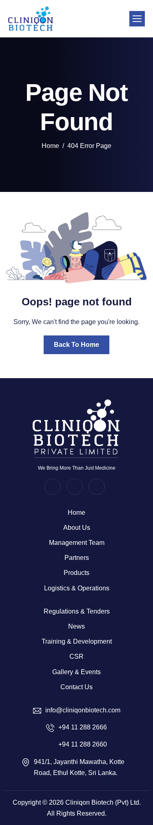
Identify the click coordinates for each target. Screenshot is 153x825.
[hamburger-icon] (137, 18)
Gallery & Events (76, 671)
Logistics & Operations (76, 588)
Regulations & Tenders (77, 611)
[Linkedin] (97, 487)
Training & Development (77, 641)
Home (76, 512)
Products (76, 572)
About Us (76, 527)
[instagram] (75, 487)
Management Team (76, 542)
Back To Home (76, 344)
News (76, 626)
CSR (76, 656)
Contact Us (76, 687)
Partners (76, 557)
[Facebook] (52, 487)
